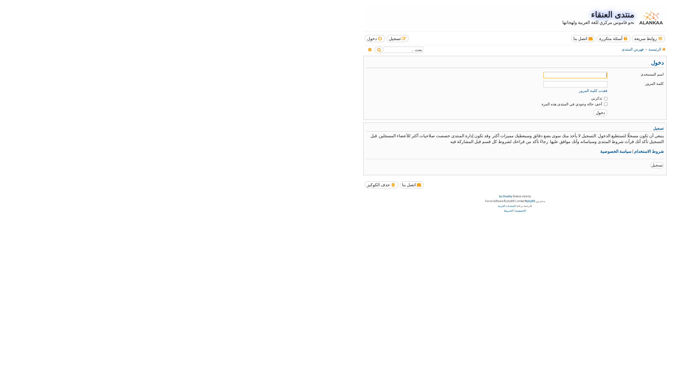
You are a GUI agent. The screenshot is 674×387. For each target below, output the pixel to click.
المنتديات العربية (507, 205)
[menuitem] (614, 38)
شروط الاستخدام (649, 151)
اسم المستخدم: (652, 74)
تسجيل (657, 165)
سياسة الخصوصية (615, 151)
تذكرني (597, 98)
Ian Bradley (505, 196)
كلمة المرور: (654, 83)
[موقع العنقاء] (650, 18)
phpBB (531, 201)
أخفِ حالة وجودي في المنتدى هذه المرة (572, 104)
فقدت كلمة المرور (593, 91)
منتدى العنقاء (613, 14)
